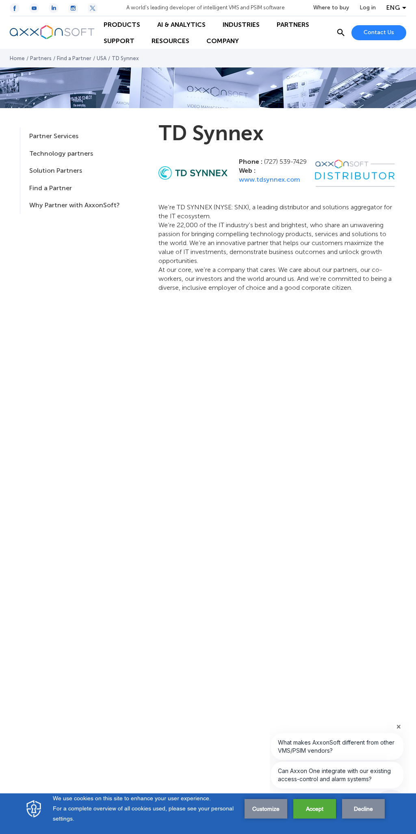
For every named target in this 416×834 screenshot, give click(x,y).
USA (101, 58)
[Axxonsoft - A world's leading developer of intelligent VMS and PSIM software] (52, 32)
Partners (41, 58)
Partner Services (53, 136)
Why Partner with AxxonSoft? (74, 205)
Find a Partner (74, 58)
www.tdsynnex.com (269, 179)
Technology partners (61, 153)
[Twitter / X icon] (93, 8)
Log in (368, 7)
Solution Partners (55, 170)
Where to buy (331, 7)
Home (17, 58)
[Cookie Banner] (208, 813)
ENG (393, 7)
